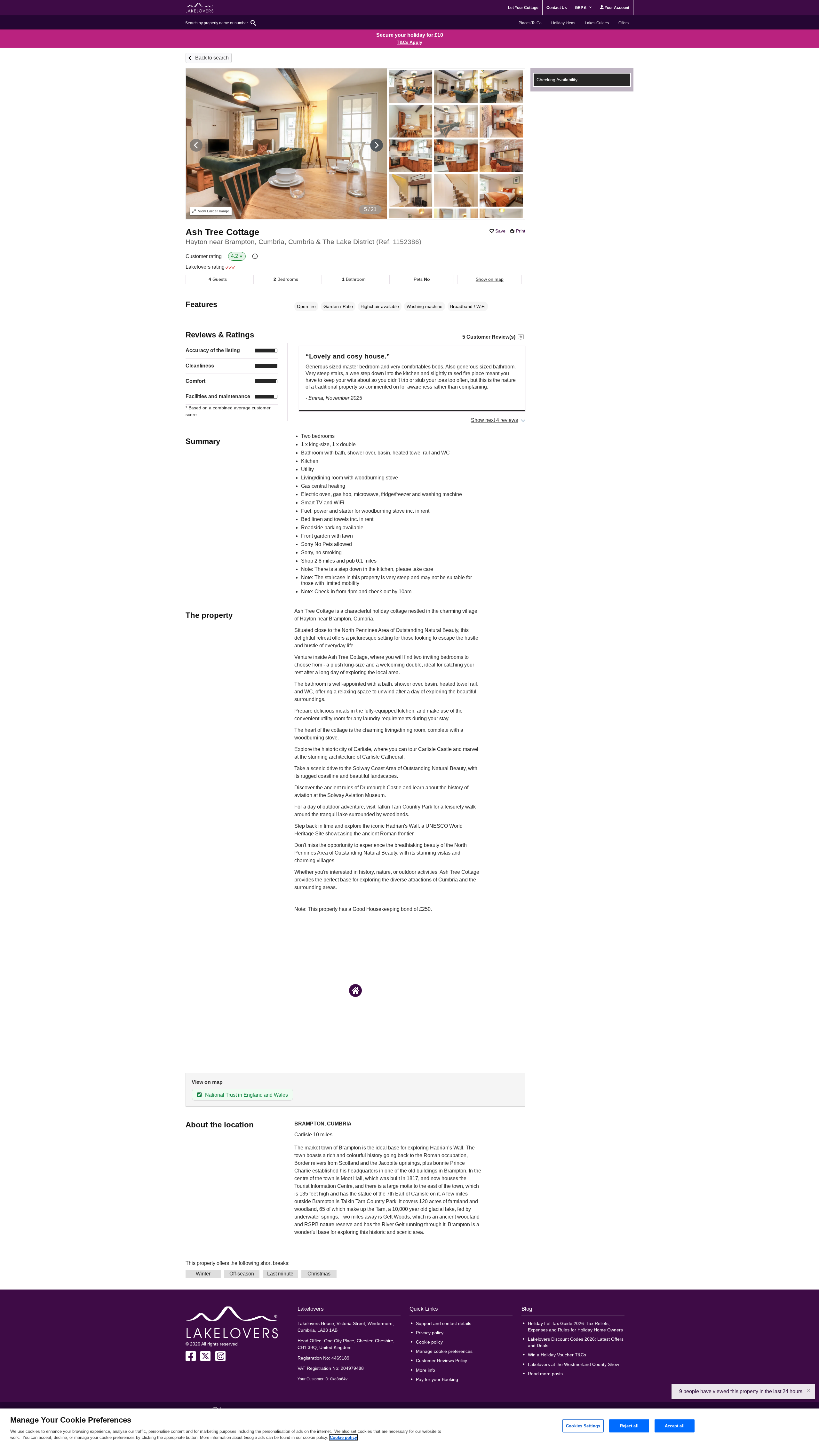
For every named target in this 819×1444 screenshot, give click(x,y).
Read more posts (545, 1373)
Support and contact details (443, 1323)
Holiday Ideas (563, 23)
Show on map (490, 279)
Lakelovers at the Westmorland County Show (573, 1364)
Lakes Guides (597, 23)
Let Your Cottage (523, 7)
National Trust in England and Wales (246, 1095)
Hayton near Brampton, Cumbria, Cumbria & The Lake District (303, 241)
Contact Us (556, 7)
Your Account (616, 7)
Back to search (212, 57)
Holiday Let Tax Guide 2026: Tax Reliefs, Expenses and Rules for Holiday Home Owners (575, 1326)
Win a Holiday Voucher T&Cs (557, 1354)
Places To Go (530, 23)
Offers (623, 23)
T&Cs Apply (409, 42)
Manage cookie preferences (444, 1351)
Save (500, 230)
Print (520, 230)
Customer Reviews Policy (441, 1360)
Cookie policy (429, 1342)
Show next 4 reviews (494, 420)
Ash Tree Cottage (222, 232)
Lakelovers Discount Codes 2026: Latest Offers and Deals (576, 1342)
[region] (409, 1426)
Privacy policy (429, 1332)
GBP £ (581, 7)
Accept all (675, 1425)
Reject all (629, 1425)
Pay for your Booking (437, 1379)
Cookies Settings (583, 1425)
